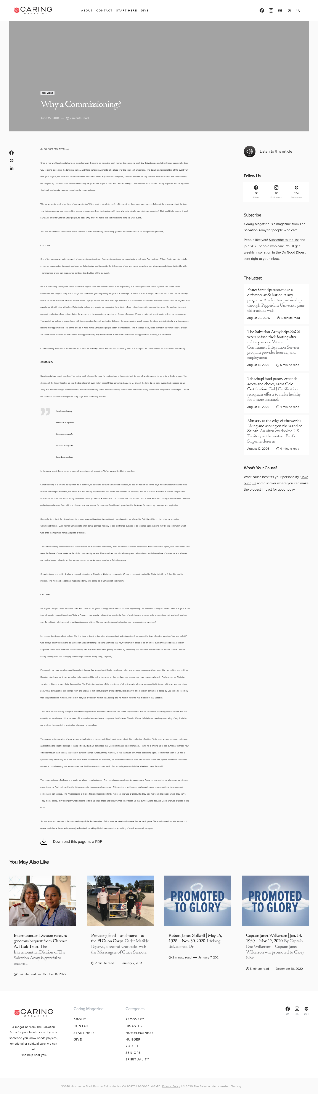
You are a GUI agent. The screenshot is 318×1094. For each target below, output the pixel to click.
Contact (82, 1026)
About (80, 1019)
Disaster (134, 1026)
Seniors (133, 1052)
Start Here (84, 1032)
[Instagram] (271, 10)
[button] (289, 10)
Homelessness (139, 1032)
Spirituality (137, 1059)
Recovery (134, 1019)
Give (78, 1039)
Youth (131, 1046)
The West (47, 93)
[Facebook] (262, 10)
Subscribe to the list (284, 239)
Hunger (132, 1039)
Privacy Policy (171, 1086)
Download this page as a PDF (77, 841)
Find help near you (33, 1054)
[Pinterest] (280, 10)
